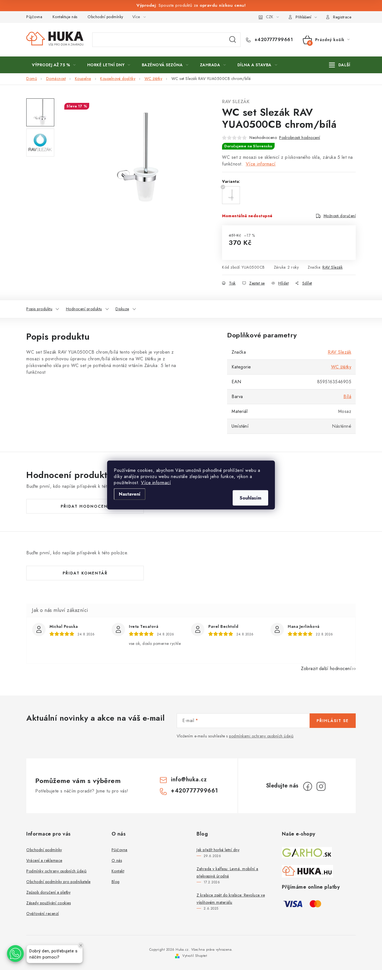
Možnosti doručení (340, 216)
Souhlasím (250, 498)
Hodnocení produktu (84, 309)
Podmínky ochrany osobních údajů (56, 871)
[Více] (340, 64)
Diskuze (122, 309)
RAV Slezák (235, 101)
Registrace (342, 17)
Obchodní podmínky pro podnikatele (58, 881)
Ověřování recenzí (42, 913)
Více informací (156, 482)
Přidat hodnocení (85, 506)
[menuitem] (53, 64)
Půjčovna (34, 17)
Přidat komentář (85, 573)
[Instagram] (321, 786)
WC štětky (341, 367)
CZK (269, 17)
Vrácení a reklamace (44, 860)
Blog (116, 881)
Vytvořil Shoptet (194, 955)
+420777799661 (273, 39)
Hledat (232, 39)
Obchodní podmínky (105, 17)
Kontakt (118, 871)
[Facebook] (307, 786)
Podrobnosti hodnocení (299, 137)
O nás (117, 860)
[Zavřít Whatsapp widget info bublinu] (81, 945)
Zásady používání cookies (48, 903)
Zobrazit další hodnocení (326, 668)
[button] (15, 953)
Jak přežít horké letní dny (218, 850)
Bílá (347, 396)
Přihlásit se (333, 720)
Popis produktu (39, 309)
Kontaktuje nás (65, 17)
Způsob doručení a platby (48, 892)
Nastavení (129, 494)
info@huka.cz (189, 779)
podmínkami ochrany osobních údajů (261, 736)
